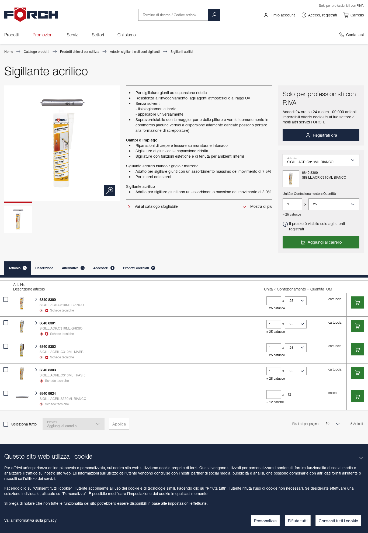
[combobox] (323, 161)
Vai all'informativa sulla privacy (30, 520)
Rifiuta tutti (297, 520)
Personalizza (265, 520)
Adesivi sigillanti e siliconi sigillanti (135, 52)
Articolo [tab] (17, 268)
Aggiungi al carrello (324, 242)
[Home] (31, 15)
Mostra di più (260, 206)
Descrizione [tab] (44, 268)
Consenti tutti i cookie (338, 520)
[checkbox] (5, 299)
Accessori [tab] (103, 268)
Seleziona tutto (24, 424)
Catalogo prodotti (36, 52)
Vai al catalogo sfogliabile (156, 206)
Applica (119, 423)
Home (8, 52)
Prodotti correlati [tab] (138, 268)
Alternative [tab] (73, 268)
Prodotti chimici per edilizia (79, 52)
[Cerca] (214, 15)
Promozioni (43, 34)
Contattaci (355, 34)
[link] (279, 15)
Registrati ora (324, 135)
